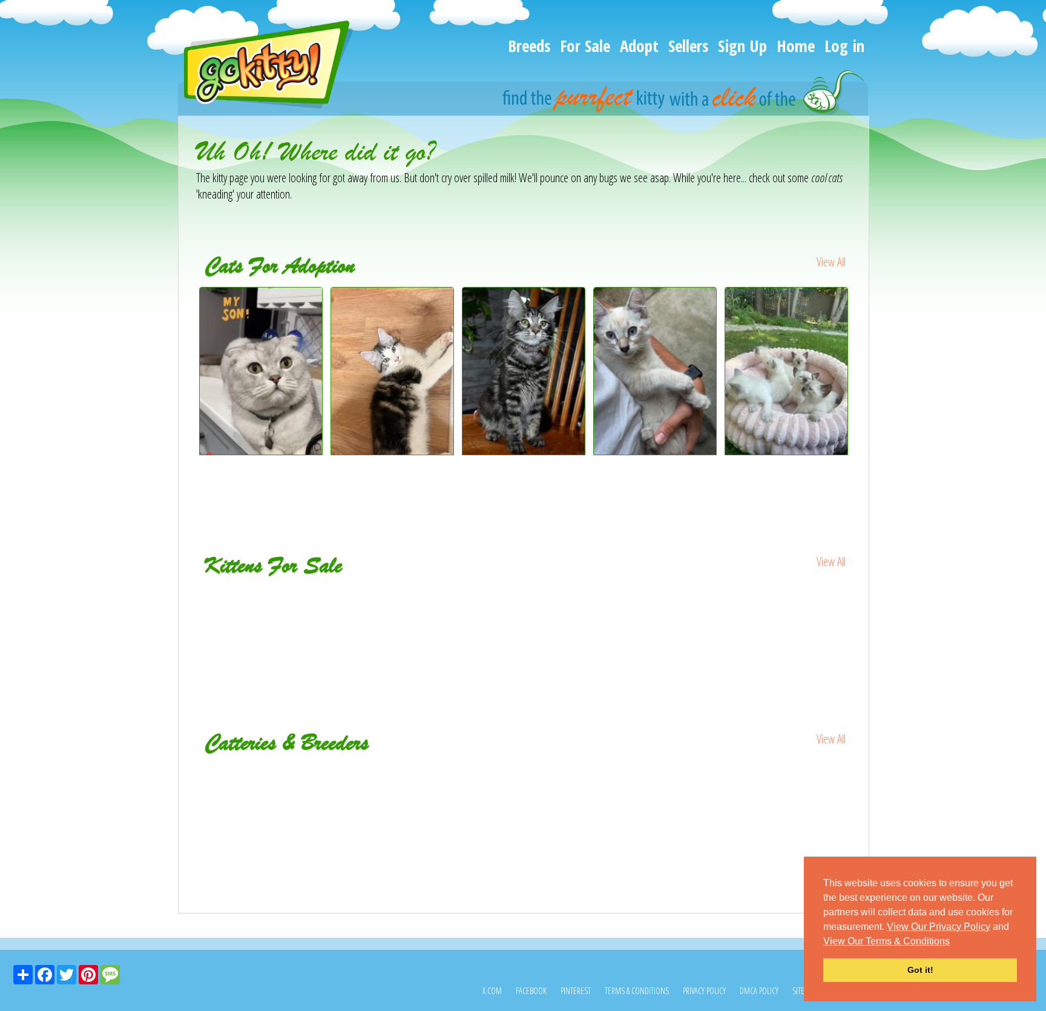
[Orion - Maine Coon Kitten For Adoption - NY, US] (393, 451)
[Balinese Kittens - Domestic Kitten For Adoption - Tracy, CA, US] (787, 451)
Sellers (688, 46)
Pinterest (576, 990)
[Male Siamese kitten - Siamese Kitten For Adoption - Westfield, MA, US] (655, 451)
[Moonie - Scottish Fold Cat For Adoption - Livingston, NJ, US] (261, 451)
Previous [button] (187, 394)
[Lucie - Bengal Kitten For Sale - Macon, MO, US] (393, 604)
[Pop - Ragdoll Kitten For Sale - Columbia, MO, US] (787, 604)
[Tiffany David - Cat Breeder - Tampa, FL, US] (742, 773)
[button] (954, 942)
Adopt (639, 46)
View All (831, 262)
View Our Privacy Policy (938, 926)
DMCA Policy (759, 990)
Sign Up (742, 46)
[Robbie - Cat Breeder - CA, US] (524, 773)
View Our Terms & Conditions (886, 941)
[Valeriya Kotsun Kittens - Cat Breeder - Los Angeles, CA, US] (305, 781)
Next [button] (861, 394)
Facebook (531, 990)
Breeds (529, 46)
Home (796, 46)
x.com (492, 990)
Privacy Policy (704, 990)
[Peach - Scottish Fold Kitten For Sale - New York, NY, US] (261, 604)
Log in (844, 46)
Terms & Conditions (637, 990)
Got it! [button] (920, 970)
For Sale (585, 46)
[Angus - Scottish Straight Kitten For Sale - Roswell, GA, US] (656, 612)
